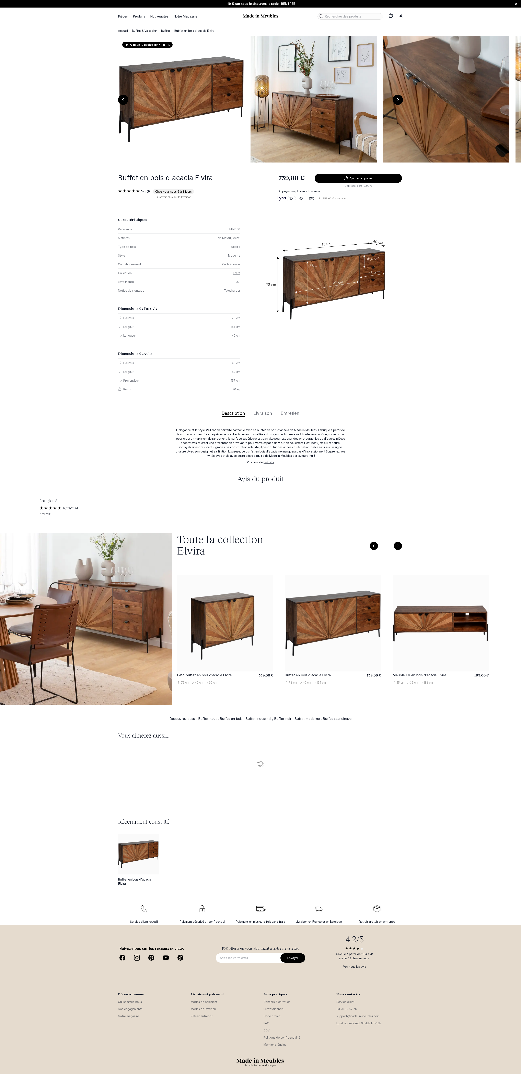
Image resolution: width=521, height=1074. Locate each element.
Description (233, 413)
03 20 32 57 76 (346, 1009)
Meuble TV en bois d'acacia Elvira (419, 675)
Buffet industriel (258, 719)
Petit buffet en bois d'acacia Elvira (204, 675)
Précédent (123, 100)
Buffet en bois (231, 719)
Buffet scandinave (337, 719)
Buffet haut (208, 719)
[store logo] (260, 16)
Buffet (165, 30)
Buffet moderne (307, 719)
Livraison (263, 413)
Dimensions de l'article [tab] (138, 308)
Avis (143, 191)
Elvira (236, 273)
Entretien (290, 413)
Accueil (123, 30)
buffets (269, 462)
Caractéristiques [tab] (132, 219)
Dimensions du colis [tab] (135, 353)
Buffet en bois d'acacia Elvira (308, 675)
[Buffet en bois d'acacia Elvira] (138, 854)
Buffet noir (282, 719)
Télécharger (232, 290)
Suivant (398, 100)
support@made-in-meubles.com (357, 1016)
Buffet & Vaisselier (144, 30)
